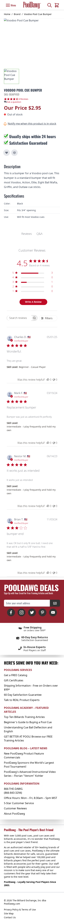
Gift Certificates (13, 680)
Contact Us (10, 917)
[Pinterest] (42, 612)
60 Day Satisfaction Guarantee (23, 695)
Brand (17, 14)
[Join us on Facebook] (11, 612)
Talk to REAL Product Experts (22, 700)
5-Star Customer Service (19, 803)
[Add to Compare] (14, 152)
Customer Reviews (15, 808)
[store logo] (32, 5)
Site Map (9, 913)
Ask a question (14, 102)
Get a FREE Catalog (15, 675)
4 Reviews (23, 99)
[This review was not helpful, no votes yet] (54, 379)
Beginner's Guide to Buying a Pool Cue (28, 722)
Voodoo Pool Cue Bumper (38, 14)
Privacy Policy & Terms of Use (20, 909)
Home (7, 14)
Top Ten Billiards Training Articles (24, 717)
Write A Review (33, 301)
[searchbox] (19, 318)
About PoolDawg (14, 813)
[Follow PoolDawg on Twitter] (32, 612)
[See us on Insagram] (21, 612)
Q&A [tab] (39, 234)
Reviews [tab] (26, 234)
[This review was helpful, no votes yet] (48, 379)
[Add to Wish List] (6, 152)
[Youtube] (53, 612)
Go (55, 603)
